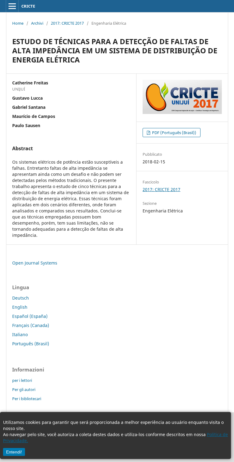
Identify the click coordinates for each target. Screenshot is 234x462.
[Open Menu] (12, 6)
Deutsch (20, 298)
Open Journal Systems (34, 263)
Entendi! (14, 452)
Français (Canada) (30, 325)
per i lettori (22, 380)
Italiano (20, 334)
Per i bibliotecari (26, 398)
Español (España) (30, 316)
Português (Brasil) (30, 343)
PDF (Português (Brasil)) (173, 132)
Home (17, 23)
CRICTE (28, 6)
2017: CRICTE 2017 (67, 23)
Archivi (37, 23)
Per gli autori (23, 389)
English (19, 307)
